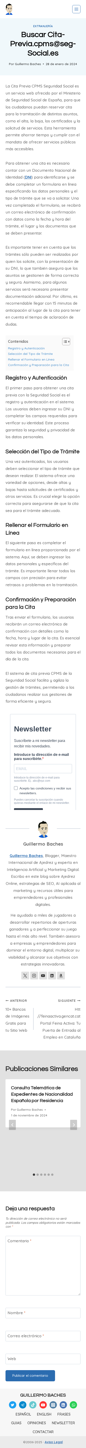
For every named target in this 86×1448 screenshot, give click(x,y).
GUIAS (16, 1423)
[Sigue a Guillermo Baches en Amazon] (61, 975)
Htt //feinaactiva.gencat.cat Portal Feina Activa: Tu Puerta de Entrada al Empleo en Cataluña (58, 1019)
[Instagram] (53, 1405)
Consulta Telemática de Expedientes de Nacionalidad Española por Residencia (42, 1094)
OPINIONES (36, 1423)
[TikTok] (33, 1405)
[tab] (34, 1175)
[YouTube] (43, 1405)
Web (12, 1358)
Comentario (19, 1240)
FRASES (63, 1414)
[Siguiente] (73, 1125)
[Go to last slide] (12, 1125)
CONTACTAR (43, 1432)
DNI (28, 177)
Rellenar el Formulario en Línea (31, 359)
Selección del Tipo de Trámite (30, 354)
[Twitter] (13, 1405)
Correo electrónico (26, 1335)
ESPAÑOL (23, 1414)
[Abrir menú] (76, 9)
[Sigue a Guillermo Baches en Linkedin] (52, 975)
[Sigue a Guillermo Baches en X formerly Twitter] (25, 975)
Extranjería (43, 26)
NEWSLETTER (63, 1423)
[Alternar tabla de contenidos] (64, 342)
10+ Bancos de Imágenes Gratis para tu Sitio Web (17, 1016)
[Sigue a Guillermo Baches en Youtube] (43, 975)
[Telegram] (23, 1405)
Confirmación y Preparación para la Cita (38, 365)
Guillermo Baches (28, 64)
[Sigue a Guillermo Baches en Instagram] (34, 975)
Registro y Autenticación (26, 348)
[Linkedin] (63, 1405)
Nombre (16, 1312)
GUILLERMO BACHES (43, 1395)
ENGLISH (44, 1414)
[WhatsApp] (73, 1405)
